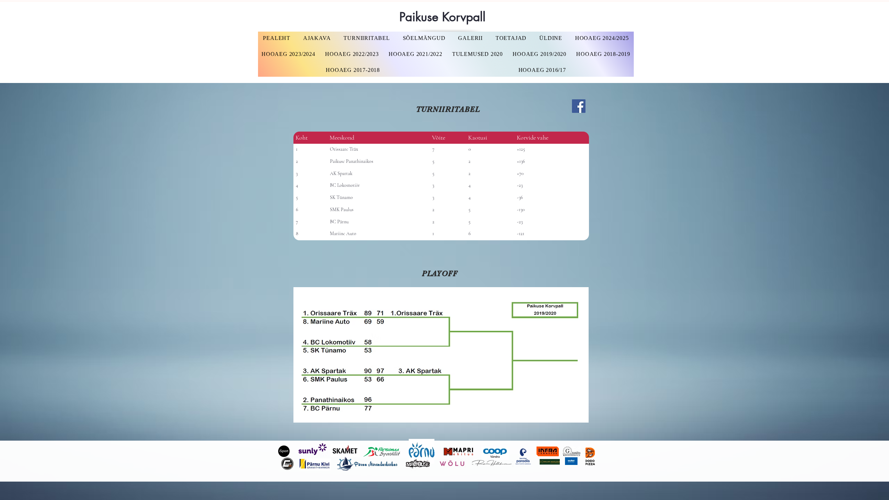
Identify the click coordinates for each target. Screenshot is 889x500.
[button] (602, 38)
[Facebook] (578, 106)
